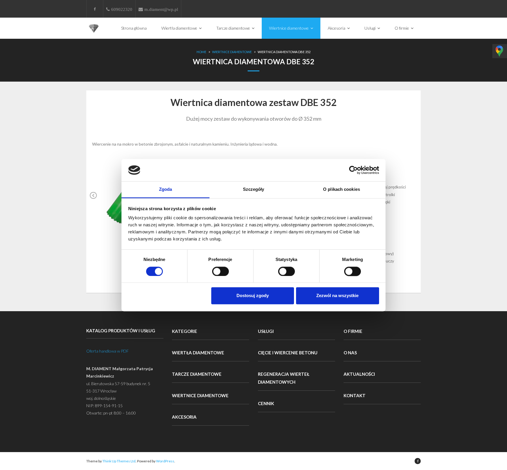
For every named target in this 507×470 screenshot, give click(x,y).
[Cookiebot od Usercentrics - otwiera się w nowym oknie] (353, 170)
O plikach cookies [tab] (341, 189)
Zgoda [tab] (165, 189)
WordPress (165, 461)
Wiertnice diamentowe (232, 52)
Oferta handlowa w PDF (107, 350)
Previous (93, 199)
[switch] (220, 271)
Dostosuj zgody (252, 295)
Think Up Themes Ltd (119, 461)
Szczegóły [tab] (253, 189)
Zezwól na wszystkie (337, 295)
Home (201, 52)
